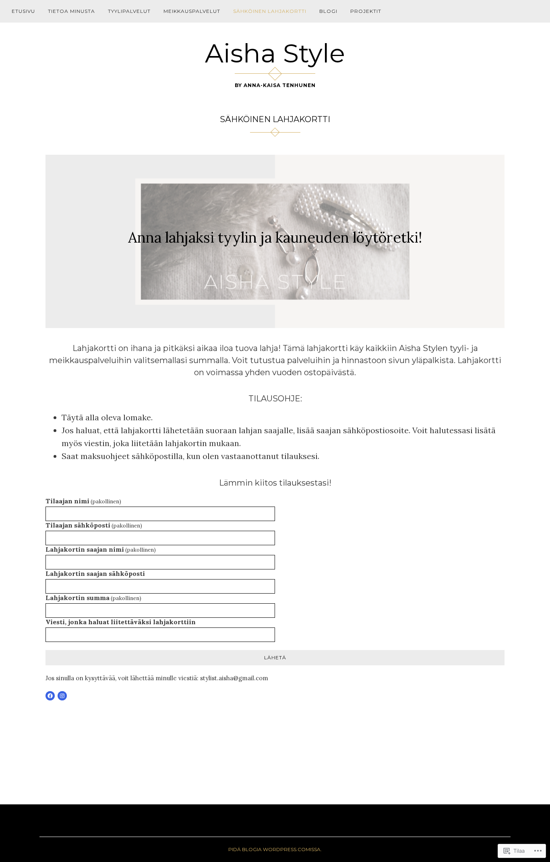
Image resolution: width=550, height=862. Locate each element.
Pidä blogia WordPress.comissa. (275, 849)
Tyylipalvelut (129, 11)
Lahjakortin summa (93, 598)
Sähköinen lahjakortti (269, 11)
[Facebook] (50, 695)
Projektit (365, 11)
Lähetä (275, 657)
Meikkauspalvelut (191, 11)
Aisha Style (275, 53)
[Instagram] (62, 695)
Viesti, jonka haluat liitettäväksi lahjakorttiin (120, 622)
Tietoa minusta (71, 11)
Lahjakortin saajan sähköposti (95, 573)
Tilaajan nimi (83, 501)
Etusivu (23, 11)
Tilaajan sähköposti (93, 525)
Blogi (328, 11)
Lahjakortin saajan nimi (100, 549)
